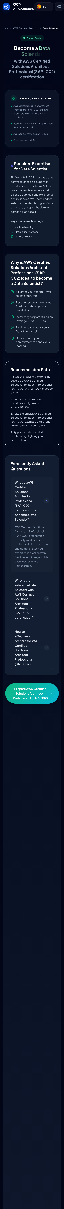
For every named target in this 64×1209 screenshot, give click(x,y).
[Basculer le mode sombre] (59, 6)
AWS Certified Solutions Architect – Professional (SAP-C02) (25, 28)
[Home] (6, 28)
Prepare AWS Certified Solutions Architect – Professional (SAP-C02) (30, 693)
